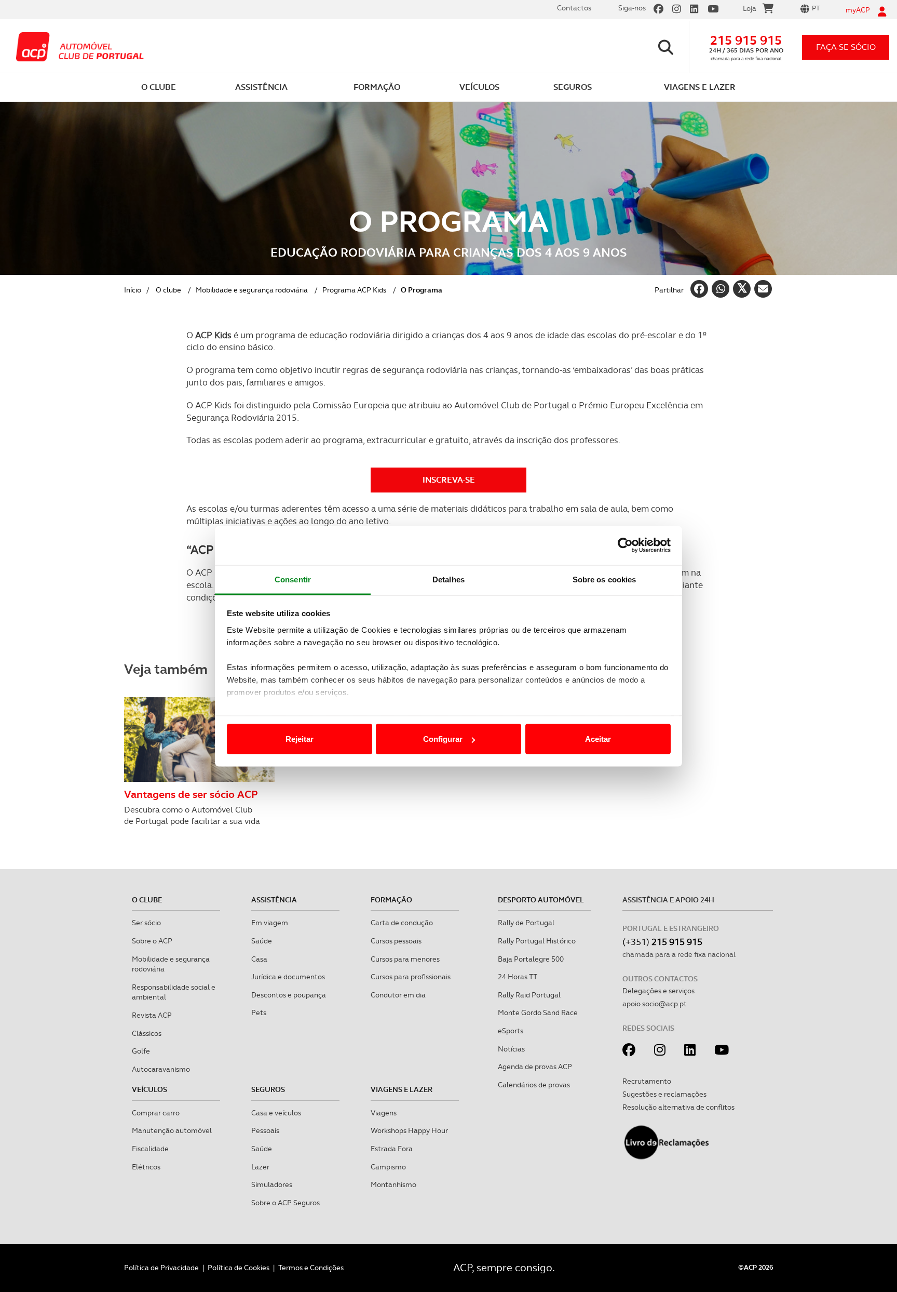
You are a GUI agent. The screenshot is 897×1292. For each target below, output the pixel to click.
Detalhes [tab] (448, 579)
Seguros (268, 1089)
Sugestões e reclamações (664, 1094)
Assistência (274, 899)
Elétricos (146, 1166)
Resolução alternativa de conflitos (678, 1107)
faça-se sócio (846, 47)
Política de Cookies (238, 1267)
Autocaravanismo (161, 1069)
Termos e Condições (311, 1267)
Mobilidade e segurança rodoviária (252, 290)
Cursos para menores (405, 959)
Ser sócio (146, 922)
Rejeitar (300, 739)
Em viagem (269, 922)
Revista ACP (152, 1015)
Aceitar (598, 739)
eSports (510, 1030)
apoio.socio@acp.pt (654, 1003)
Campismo (388, 1166)
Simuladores (271, 1184)
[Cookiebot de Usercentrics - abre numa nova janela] (625, 545)
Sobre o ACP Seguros (285, 1202)
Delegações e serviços (658, 990)
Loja (749, 8)
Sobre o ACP (152, 940)
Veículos (149, 1089)
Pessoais (265, 1130)
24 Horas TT (517, 976)
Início (132, 290)
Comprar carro (156, 1112)
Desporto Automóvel (541, 899)
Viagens (384, 1112)
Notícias (511, 1049)
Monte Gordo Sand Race (538, 1012)
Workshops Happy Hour (409, 1130)
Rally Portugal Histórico (537, 940)
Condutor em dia (398, 995)
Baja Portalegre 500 (531, 959)
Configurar (443, 739)
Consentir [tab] (293, 579)
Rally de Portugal (526, 922)
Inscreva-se (449, 479)
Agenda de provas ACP (535, 1066)
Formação (391, 899)
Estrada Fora (392, 1148)
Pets (258, 1012)
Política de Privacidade (161, 1267)
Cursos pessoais (396, 940)
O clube (168, 290)
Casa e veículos (276, 1112)
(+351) (662, 942)
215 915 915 (746, 40)
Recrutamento (646, 1081)
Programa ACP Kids (354, 290)
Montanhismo (393, 1184)
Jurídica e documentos (288, 976)
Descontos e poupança (288, 995)
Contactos (574, 7)
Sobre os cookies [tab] (604, 579)
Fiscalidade (150, 1148)
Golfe (141, 1051)
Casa (259, 959)
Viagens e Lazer (401, 1089)
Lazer (260, 1166)
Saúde (261, 940)
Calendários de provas (534, 1084)
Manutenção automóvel (172, 1130)
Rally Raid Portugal (529, 995)
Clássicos (146, 1033)
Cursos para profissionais (411, 976)
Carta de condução (402, 922)
